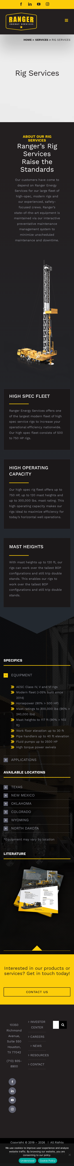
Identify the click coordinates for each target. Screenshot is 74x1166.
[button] (37, 675)
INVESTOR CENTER (37, 1024)
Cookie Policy (47, 1160)
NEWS (37, 1046)
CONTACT (37, 1064)
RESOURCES (37, 1055)
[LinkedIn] (12, 1091)
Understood (27, 1160)
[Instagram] (12, 1109)
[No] (69, 1154)
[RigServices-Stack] (37, 860)
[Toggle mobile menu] (67, 20)
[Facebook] (12, 1081)
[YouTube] (12, 1100)
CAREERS (37, 1036)
